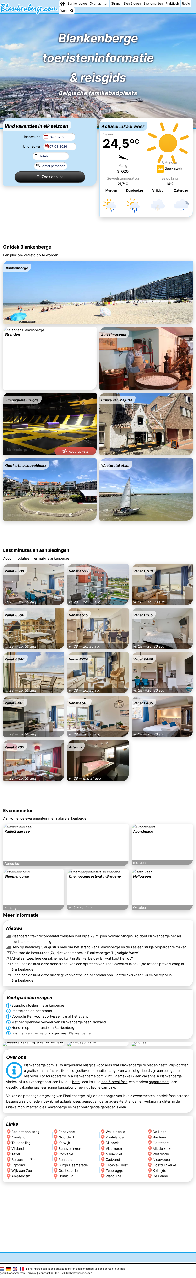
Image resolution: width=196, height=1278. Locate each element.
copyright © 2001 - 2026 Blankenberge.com (64, 1273)
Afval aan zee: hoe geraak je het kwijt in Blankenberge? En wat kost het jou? (72, 958)
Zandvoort (67, 1132)
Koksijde (159, 1170)
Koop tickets (78, 451)
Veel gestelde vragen (29, 997)
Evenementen (153, 3)
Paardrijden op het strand (31, 1011)
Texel (15, 1154)
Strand (116, 3)
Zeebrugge (114, 1170)
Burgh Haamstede (73, 1165)
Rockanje (66, 1154)
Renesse (65, 1159)
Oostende (161, 1143)
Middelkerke (162, 1148)
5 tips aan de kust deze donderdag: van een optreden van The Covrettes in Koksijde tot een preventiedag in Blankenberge (97, 966)
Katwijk (64, 1143)
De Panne (160, 1176)
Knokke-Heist (117, 1165)
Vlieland (17, 1148)
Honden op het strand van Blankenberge (43, 1027)
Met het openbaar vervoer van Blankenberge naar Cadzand (58, 1022)
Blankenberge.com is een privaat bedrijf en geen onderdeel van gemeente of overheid (75, 1268)
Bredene (159, 1137)
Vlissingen (114, 1148)
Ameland (18, 1137)
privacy (32, 1273)
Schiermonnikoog (25, 1132)
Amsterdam (20, 1176)
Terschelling (21, 1143)
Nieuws (14, 928)
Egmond (18, 1165)
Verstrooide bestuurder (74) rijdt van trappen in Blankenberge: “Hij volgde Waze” (75, 953)
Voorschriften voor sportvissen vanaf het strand (50, 1016)
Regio (186, 3)
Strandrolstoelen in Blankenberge (37, 1005)
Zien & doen (132, 3)
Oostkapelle (68, 1170)
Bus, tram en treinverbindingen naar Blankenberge (51, 1033)
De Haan (159, 1132)
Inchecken (32, 137)
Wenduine (113, 1176)
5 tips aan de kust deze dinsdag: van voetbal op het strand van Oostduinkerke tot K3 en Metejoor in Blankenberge (91, 977)
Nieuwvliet (114, 1154)
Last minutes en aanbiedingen (36, 550)
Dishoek (112, 1143)
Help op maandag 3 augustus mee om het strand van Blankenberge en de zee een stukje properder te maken (98, 947)
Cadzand (113, 1159)
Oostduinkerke (164, 1165)
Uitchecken (32, 146)
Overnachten (99, 3)
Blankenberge (77, 3)
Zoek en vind (53, 177)
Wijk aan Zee (21, 1170)
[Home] (62, 3)
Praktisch (172, 3)
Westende (161, 1154)
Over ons (16, 1057)
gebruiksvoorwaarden (12, 1273)
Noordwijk (67, 1137)
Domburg (66, 1176)
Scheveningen (70, 1148)
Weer (64, 10)
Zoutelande (115, 1137)
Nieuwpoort (162, 1159)
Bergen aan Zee (23, 1159)
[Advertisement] (98, 231)
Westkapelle (115, 1132)
